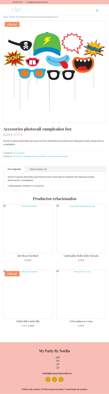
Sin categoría (21, 17)
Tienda (12, 17)
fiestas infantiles (39, 156)
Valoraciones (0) (38, 169)
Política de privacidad (52, 389)
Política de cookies (31, 389)
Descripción (14, 169)
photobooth (53, 156)
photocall (63, 156)
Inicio (5, 17)
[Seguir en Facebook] (48, 379)
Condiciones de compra (75, 389)
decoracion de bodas (22, 156)
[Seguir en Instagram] (54, 379)
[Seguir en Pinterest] (61, 379)
